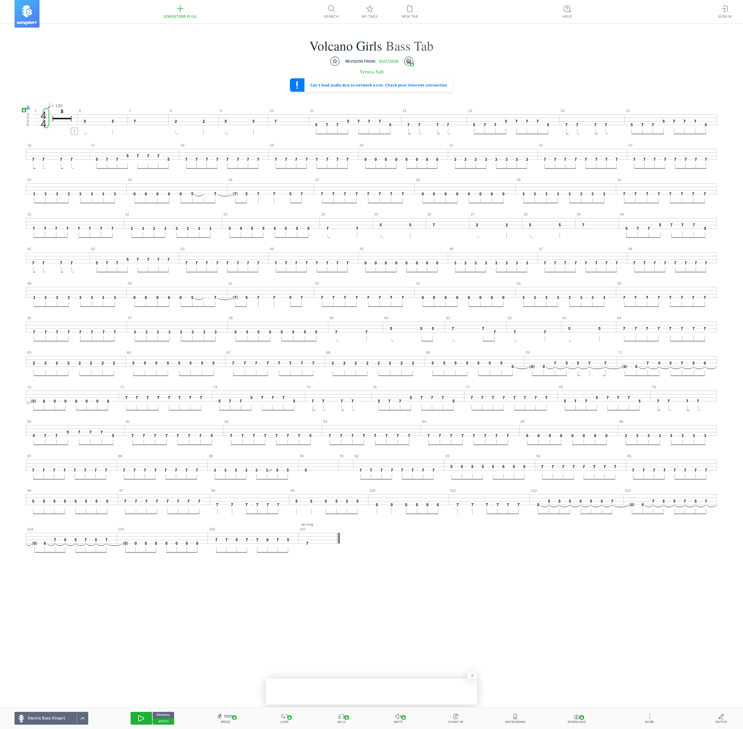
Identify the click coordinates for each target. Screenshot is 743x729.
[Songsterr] (27, 14)
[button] (26, 108)
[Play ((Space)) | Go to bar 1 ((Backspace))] (141, 718)
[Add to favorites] (335, 61)
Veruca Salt (372, 71)
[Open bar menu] (74, 131)
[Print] (408, 61)
